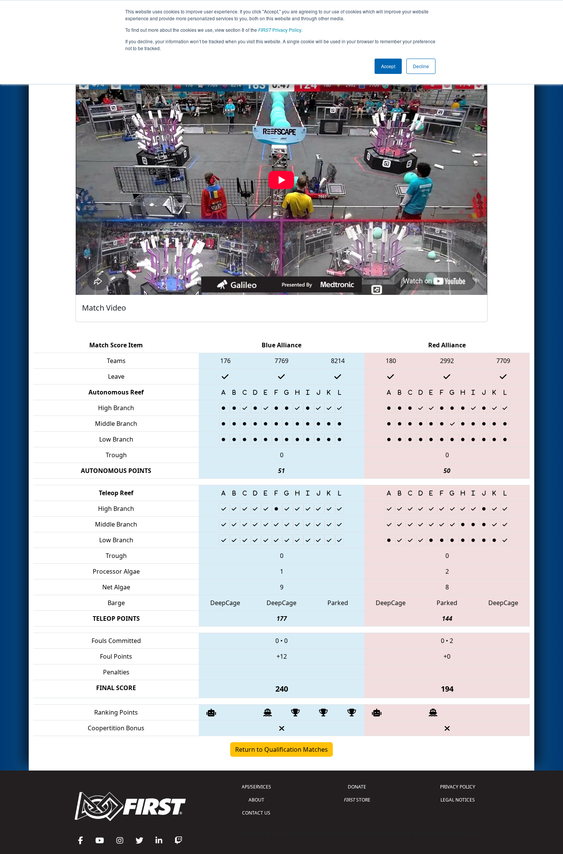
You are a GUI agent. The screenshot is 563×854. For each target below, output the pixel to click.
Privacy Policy (279, 29)
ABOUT (256, 800)
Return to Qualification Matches (281, 749)
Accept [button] (388, 66)
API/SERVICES (256, 787)
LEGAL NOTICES (457, 800)
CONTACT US (256, 813)
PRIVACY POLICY (457, 787)
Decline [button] (421, 66)
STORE (357, 800)
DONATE (357, 787)
